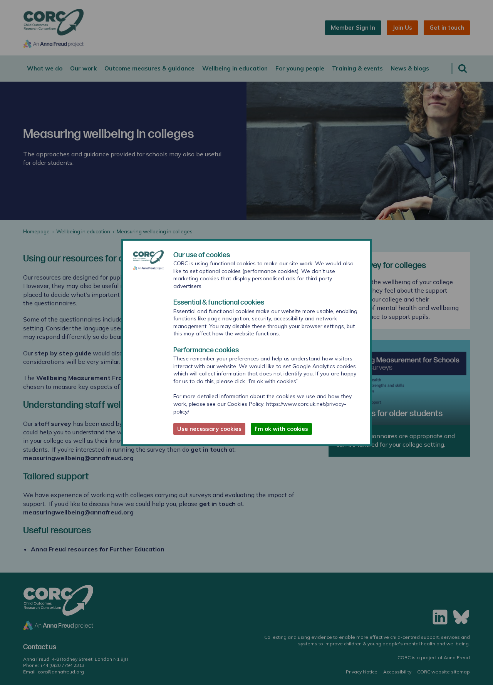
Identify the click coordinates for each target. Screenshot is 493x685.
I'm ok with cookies (281, 428)
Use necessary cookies (209, 428)
